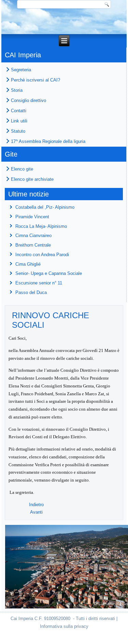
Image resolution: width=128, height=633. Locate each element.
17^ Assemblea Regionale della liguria (48, 141)
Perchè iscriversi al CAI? (35, 80)
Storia (17, 90)
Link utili (19, 120)
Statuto (18, 131)
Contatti (18, 110)
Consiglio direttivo (28, 100)
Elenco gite (22, 169)
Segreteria (21, 69)
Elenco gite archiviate (32, 179)
